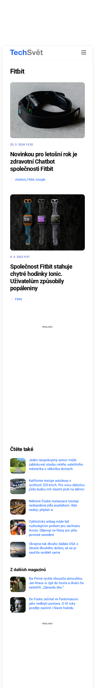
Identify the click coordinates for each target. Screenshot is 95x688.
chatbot (20, 180)
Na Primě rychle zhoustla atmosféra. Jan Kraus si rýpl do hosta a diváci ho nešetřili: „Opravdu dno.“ (56, 583)
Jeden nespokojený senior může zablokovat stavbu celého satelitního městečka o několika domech (56, 464)
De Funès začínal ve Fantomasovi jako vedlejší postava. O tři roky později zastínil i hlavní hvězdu (53, 603)
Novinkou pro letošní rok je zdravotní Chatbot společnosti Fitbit (43, 161)
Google (40, 180)
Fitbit (30, 180)
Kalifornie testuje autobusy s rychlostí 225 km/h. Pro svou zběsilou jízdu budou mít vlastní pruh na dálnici (57, 485)
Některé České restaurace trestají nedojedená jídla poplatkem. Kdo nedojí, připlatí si (54, 505)
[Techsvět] (26, 52)
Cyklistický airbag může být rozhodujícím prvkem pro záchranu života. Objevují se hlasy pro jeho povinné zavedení (54, 528)
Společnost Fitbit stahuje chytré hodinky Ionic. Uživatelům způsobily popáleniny (41, 277)
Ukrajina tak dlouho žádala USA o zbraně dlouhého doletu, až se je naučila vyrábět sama (53, 548)
